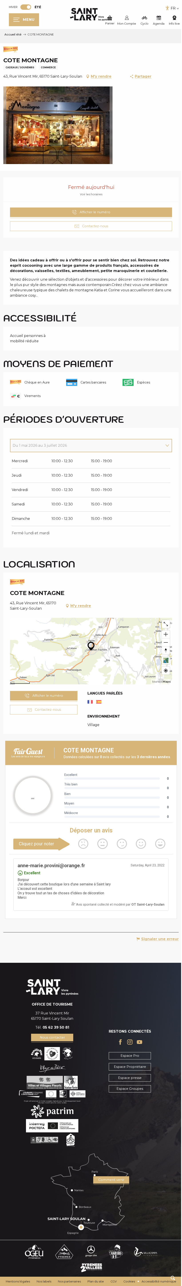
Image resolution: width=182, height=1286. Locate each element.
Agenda (158, 23)
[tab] (86, 445)
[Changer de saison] (27, 7)
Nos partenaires (69, 1281)
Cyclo (144, 23)
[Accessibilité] (167, 8)
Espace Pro (130, 1056)
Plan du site (95, 1281)
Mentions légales (18, 1281)
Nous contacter (52, 1037)
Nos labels (44, 1281)
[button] (173, 1278)
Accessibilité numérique (159, 1281)
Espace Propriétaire (130, 1067)
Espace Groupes (130, 1089)
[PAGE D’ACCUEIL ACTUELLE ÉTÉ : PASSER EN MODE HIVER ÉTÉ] (25, 7)
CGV (114, 1281)
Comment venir (111, 1180)
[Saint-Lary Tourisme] (91, 14)
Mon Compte (126, 23)
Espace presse (130, 1078)
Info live (174, 23)
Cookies (129, 1281)
